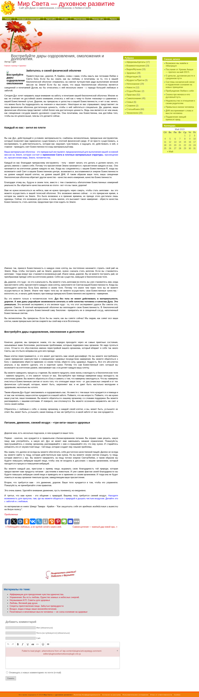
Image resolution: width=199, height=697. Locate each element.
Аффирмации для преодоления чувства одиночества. (37, 594)
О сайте (65, 19)
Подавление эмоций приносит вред (176, 118)
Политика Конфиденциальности (87, 695)
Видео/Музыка (133, 69)
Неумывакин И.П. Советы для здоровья (30, 600)
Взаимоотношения (135, 65)
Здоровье (131, 73)
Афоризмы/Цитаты (135, 62)
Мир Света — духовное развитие (66, 3)
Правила (113, 19)
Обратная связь (80, 19)
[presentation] (8, 645)
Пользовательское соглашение (135, 695)
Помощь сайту (98, 19)
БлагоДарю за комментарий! (28, 19)
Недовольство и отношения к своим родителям (180, 101)
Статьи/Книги (133, 109)
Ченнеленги (132, 113)
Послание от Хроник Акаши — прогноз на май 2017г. (179, 70)
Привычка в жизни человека (180, 107)
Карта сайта (51, 19)
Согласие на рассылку (111, 695)
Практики (131, 94)
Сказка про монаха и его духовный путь (178, 95)
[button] (8, 644)
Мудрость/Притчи (135, 80)
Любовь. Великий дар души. (24, 603)
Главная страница (10, 66)
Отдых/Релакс (133, 91)
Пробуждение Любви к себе (180, 91)
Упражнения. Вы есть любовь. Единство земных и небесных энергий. (44, 597)
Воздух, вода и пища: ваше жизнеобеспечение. (33, 609)
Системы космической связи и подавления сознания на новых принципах (180, 84)
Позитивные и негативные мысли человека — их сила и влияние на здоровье (48, 612)
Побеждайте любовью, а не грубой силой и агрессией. (33, 527)
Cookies (177, 695)
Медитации (132, 76)
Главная (8, 19)
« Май (170, 151)
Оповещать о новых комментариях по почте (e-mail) (35, 672)
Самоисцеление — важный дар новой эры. (95, 527)
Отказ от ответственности (161, 695)
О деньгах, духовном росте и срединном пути (180, 76)
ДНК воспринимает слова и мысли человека (179, 111)
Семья (129, 102)
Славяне (130, 105)
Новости (130, 87)
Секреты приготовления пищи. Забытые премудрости (37, 606)
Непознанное (133, 84)
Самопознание (133, 98)
